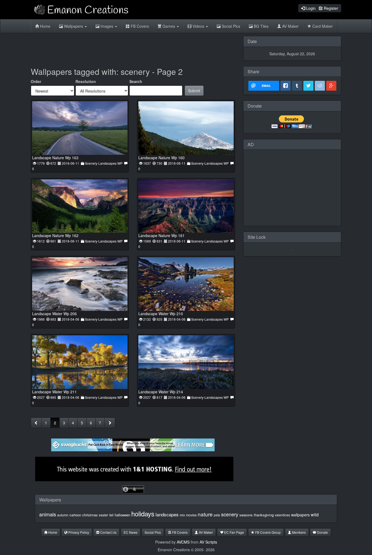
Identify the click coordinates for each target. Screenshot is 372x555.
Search (135, 81)
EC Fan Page (233, 532)
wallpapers (300, 514)
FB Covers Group (267, 532)
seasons (246, 514)
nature (205, 514)
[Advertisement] (133, 48)
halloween (122, 514)
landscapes (167, 514)
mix (182, 515)
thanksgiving (264, 514)
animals (47, 514)
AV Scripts (208, 542)
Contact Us (108, 532)
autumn (62, 515)
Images (106, 26)
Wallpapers (73, 26)
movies (191, 515)
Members (298, 532)
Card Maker (322, 26)
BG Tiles (261, 26)
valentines (282, 515)
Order (36, 81)
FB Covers (139, 26)
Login (310, 8)
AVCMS (183, 542)
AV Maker (290, 26)
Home (44, 26)
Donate (322, 532)
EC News (131, 532)
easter (103, 515)
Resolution (85, 81)
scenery (229, 514)
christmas (90, 514)
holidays (142, 513)
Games (168, 26)
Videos (198, 26)
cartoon (75, 514)
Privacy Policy (78, 532)
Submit (194, 90)
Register (330, 8)
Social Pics (230, 26)
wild (315, 514)
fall (111, 515)
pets (217, 515)
